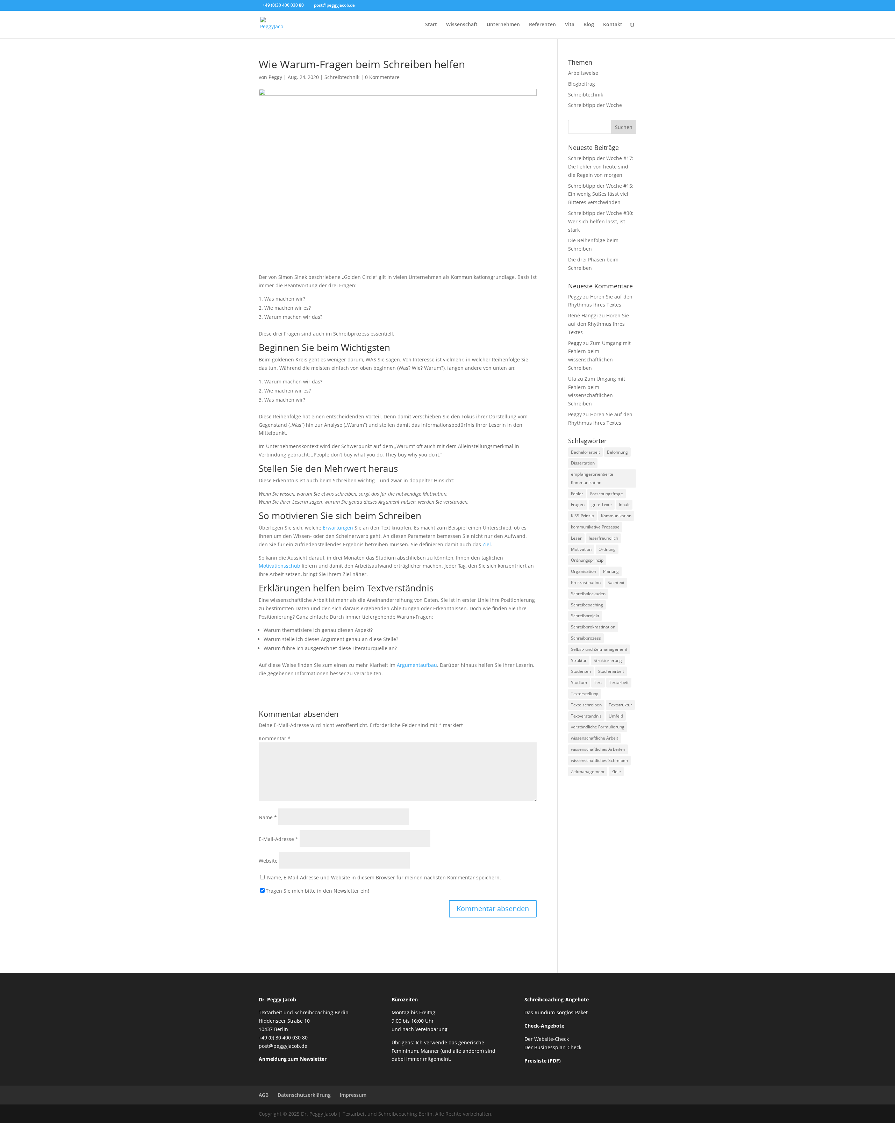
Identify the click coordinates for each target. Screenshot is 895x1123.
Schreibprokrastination (593, 627)
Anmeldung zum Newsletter (293, 1059)
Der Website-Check (546, 1039)
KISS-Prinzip (582, 516)
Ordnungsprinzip (587, 560)
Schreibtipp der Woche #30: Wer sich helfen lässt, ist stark (600, 221)
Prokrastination (586, 582)
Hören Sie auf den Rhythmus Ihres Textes (598, 324)
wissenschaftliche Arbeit (594, 738)
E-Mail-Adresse (278, 839)
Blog (588, 25)
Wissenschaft (462, 25)
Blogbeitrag (581, 83)
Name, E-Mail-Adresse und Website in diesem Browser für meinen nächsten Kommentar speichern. (384, 877)
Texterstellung (585, 694)
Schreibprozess (586, 638)
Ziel (486, 544)
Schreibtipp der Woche (595, 105)
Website (268, 860)
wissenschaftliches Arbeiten (598, 749)
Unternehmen (503, 25)
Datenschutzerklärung (304, 1095)
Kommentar (275, 738)
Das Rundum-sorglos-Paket (556, 1012)
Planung (611, 571)
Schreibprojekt (585, 616)
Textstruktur (620, 705)
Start (431, 25)
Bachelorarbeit (585, 452)
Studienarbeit (611, 671)
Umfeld (616, 716)
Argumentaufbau (417, 665)
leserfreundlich (603, 538)
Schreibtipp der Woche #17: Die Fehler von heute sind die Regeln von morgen (600, 166)
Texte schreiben (586, 705)
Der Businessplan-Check (552, 1047)
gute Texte (602, 504)
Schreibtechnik (341, 77)
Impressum (353, 1095)
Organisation (583, 571)
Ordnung (607, 549)
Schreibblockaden (588, 594)
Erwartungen (338, 527)
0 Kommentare (382, 77)
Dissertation (583, 463)
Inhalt (624, 504)
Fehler (577, 494)
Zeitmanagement (587, 772)
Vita (569, 25)
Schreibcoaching (587, 605)
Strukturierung (608, 660)
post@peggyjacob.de (283, 1046)
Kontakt (612, 25)
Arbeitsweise (583, 73)
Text (598, 682)
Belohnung (617, 452)
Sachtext (616, 582)
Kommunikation (616, 516)
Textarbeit (619, 682)
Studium (579, 682)
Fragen (578, 504)
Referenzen (542, 25)
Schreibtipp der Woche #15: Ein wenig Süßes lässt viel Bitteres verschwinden (600, 194)
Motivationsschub (279, 565)
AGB (263, 1095)
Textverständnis (586, 716)
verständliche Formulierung (597, 727)
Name (268, 817)
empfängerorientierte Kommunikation (592, 478)
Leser (576, 538)
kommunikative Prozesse (595, 527)
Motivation (581, 549)
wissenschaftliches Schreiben (599, 760)
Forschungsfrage (606, 494)
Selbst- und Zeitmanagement (599, 649)
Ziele (616, 772)
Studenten (581, 671)
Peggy (275, 77)
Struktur (579, 660)
